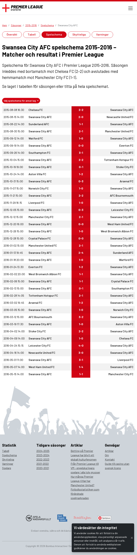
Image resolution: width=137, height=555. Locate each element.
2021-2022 (42, 463)
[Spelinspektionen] (62, 517)
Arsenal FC (126, 181)
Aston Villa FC (37, 174)
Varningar (102, 34)
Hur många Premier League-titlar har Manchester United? (82, 481)
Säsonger (16, 25)
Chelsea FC (36, 109)
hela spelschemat (93, 86)
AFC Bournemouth (121, 195)
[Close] (132, 538)
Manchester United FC (119, 131)
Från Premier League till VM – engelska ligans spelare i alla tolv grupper (85, 468)
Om (107, 455)
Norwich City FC (39, 188)
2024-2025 (42, 450)
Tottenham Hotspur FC (118, 159)
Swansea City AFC (121, 109)
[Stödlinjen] (82, 517)
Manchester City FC (41, 217)
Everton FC (126, 145)
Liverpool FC (36, 202)
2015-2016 (31, 25)
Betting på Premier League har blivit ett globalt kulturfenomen (84, 455)
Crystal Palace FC (40, 238)
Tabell (32, 34)
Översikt (12, 34)
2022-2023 (42, 459)
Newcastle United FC (120, 117)
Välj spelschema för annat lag (20, 100)
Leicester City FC (122, 209)
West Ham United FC (120, 224)
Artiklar (109, 450)
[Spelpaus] (104, 517)
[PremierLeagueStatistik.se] (22, 8)
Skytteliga (79, 34)
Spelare (6, 468)
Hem (4, 25)
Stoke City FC (124, 167)
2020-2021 (42, 468)
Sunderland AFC (39, 124)
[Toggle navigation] (130, 8)
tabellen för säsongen (37, 86)
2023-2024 (42, 455)
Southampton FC (39, 152)
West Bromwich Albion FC (117, 231)
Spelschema (47, 25)
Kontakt (110, 459)
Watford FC (36, 138)
